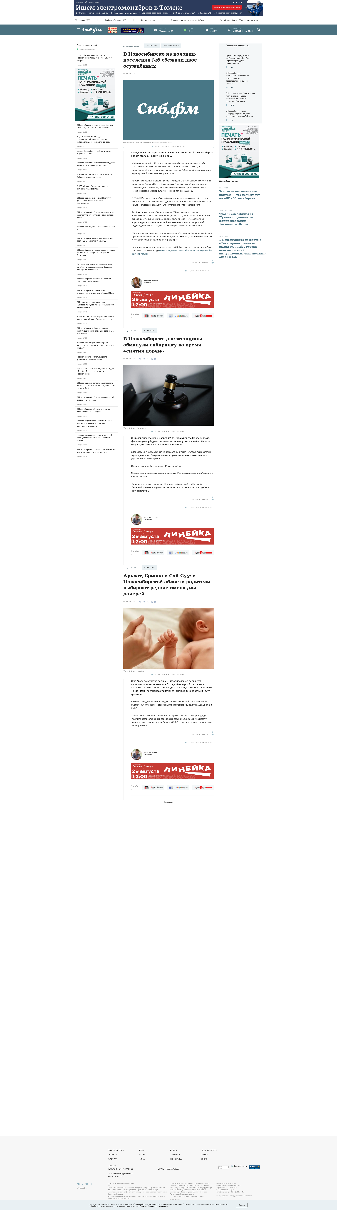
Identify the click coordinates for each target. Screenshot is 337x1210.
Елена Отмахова (150, 281)
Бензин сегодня (148, 20)
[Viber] (151, 359)
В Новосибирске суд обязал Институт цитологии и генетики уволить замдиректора (94, 200)
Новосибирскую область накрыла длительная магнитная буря (92, 358)
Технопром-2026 (82, 20)
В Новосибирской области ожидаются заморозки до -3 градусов (94, 279)
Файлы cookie (175, 1200)
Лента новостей (87, 45)
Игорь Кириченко (150, 518)
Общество (113, 1154)
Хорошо (242, 1205)
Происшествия (116, 1150)
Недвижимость (209, 1150)
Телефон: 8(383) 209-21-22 (120, 1169)
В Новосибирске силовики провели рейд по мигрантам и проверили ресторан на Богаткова (96, 252)
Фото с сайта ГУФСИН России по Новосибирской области (147, 142)
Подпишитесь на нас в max (201, 271)
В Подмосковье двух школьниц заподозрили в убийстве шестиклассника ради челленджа (95, 304)
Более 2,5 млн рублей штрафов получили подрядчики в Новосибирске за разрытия (95, 317)
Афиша (173, 1150)
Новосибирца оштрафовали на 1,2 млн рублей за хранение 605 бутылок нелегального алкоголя (94, 423)
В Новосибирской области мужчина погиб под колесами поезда (95, 398)
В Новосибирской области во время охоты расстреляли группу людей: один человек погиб (96, 215)
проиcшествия (171, 46)
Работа (204, 1154)
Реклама (112, 1166)
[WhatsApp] (147, 359)
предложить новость (87, 49)
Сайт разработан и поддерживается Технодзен (234, 1196)
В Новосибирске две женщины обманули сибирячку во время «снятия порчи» (95, 126)
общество (152, 46)
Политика (175, 1154)
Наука (142, 1159)
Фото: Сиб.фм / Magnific (133, 671)
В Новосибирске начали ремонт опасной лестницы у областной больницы (95, 239)
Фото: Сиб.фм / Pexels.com (134, 428)
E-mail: (168, 1169)
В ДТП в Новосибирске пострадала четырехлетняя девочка (92, 187)
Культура (112, 1159)
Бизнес (142, 1154)
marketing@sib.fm (115, 1176)
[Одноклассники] (143, 359)
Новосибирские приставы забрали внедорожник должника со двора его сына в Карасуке (95, 345)
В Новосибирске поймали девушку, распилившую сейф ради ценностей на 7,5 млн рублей (96, 331)
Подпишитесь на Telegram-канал (169, 146)
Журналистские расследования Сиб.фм (187, 20)
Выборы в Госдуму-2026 (115, 20)
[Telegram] (154, 358)
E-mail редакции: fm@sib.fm (226, 1190)
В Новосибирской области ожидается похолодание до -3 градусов (93, 410)
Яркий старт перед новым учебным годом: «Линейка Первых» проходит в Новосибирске (95, 371)
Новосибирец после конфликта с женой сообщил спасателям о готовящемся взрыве (94, 437)
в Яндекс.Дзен (82, 1188)
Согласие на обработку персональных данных (187, 1196)
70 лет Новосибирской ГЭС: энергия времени (238, 20)
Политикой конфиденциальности (154, 1206)
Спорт (204, 1159)
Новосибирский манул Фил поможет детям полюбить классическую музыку (96, 163)
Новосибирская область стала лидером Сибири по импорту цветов (94, 175)
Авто (141, 1150)
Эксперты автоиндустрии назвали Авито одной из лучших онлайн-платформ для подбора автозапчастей (95, 267)
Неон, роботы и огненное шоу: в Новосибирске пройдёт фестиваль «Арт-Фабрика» (95, 58)
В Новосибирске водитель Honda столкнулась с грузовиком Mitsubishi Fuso (96, 291)
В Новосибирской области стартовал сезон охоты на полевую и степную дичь (96, 450)
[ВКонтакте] (140, 359)
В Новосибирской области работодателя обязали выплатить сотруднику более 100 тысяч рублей (96, 385)
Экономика (176, 1159)
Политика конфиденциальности (182, 1194)
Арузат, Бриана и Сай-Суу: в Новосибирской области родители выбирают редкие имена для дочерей (93, 139)
